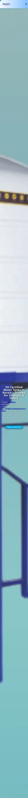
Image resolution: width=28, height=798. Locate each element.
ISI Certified (11, 402)
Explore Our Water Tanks (14, 427)
